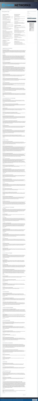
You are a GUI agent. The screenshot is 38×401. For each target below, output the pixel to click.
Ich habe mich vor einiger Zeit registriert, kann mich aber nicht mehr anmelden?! (8, 18)
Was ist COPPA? (4, 15)
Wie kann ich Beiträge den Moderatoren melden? (7, 36)
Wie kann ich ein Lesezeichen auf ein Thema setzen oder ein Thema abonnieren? (20, 36)
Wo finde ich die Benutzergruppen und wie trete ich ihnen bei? (19, 17)
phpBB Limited (7, 118)
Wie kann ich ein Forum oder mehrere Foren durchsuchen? (19, 30)
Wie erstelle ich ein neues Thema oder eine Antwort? (7, 31)
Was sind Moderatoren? (16, 15)
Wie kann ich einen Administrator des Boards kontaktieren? (19, 44)
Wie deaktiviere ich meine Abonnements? (18, 37)
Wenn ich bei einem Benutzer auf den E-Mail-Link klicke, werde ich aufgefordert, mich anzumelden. (8, 29)
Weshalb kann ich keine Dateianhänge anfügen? (7, 35)
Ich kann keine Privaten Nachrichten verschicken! (18, 22)
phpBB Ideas (6, 378)
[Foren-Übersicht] (16, 5)
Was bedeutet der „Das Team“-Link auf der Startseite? (19, 20)
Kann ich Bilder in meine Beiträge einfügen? (7, 42)
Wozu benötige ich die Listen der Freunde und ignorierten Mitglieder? (19, 26)
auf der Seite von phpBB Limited (15, 374)
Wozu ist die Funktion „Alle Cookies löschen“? (7, 20)
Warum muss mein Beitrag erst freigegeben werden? (8, 38)
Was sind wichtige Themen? (5, 44)
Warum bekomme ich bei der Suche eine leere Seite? (19, 31)
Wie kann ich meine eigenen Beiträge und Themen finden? (19, 32)
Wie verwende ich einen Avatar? (6, 27)
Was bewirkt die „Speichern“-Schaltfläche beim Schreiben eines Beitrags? (8, 37)
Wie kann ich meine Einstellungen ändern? (6, 22)
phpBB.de (11, 118)
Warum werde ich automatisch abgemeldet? (7, 19)
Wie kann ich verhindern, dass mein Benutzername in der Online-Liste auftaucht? (8, 23)
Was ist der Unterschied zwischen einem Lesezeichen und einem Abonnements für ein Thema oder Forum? (19, 35)
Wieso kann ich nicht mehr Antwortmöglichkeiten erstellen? (8, 33)
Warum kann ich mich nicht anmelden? (6, 17)
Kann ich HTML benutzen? (5, 41)
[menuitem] (36, 1)
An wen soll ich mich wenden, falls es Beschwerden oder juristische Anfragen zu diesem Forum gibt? (19, 43)
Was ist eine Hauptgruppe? (16, 19)
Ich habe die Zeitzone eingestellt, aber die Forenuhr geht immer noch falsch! (8, 24)
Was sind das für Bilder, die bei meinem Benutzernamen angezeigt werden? (8, 26)
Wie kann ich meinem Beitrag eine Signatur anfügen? (7, 32)
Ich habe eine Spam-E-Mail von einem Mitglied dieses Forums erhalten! (19, 23)
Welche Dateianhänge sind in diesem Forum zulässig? (19, 39)
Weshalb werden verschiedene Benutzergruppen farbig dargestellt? (19, 18)
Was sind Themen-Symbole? (5, 45)
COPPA (10, 67)
